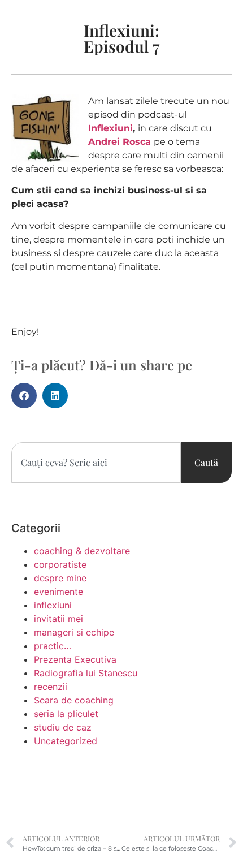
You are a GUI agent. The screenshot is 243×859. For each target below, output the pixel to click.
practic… (52, 645)
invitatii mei (58, 618)
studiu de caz (63, 727)
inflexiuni (53, 605)
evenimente (58, 591)
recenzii (50, 686)
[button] (24, 395)
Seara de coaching (74, 700)
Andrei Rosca (119, 141)
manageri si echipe (74, 632)
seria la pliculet (66, 713)
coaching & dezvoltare (82, 550)
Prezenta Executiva (75, 659)
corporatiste (60, 564)
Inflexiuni (110, 128)
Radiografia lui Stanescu (85, 673)
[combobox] (96, 462)
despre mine (60, 578)
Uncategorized (65, 740)
